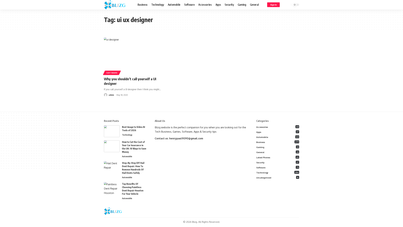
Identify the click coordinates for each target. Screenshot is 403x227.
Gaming (277, 147)
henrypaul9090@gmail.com (186, 138)
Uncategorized (277, 177)
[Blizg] (118, 4)
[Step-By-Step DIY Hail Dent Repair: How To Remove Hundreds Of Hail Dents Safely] (112, 167)
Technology (127, 135)
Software (111, 73)
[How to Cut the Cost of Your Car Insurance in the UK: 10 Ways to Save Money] (112, 146)
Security (277, 162)
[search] (288, 4)
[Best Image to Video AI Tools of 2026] (112, 131)
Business (277, 142)
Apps (277, 132)
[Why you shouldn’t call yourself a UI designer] (134, 56)
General (277, 152)
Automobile (127, 156)
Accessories (277, 126)
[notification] (284, 4)
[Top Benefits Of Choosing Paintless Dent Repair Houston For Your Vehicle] (112, 188)
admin (111, 95)
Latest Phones (277, 157)
